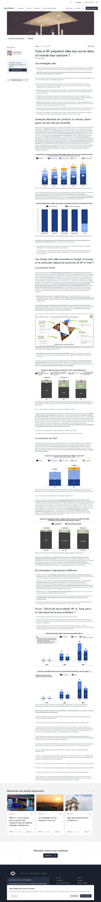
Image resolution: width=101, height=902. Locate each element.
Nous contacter (92, 8)
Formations (37, 8)
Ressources (69, 8)
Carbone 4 (79, 2)
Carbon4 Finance (89, 2)
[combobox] (71, 2)
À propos (77, 8)
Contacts (80, 880)
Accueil (58, 877)
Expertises (21, 8)
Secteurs (28, 8)
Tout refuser (14, 896)
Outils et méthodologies (49, 8)
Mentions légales (82, 883)
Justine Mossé (41, 58)
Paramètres (74, 896)
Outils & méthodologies (63, 883)
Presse (79, 877)
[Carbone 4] (13, 873)
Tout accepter (85, 896)
